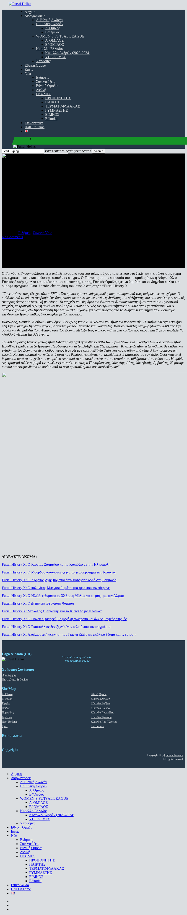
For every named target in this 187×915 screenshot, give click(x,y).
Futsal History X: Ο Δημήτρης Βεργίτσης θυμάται (38, 603)
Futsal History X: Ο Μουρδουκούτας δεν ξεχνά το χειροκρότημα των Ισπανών (59, 572)
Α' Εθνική (7, 694)
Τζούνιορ (7, 717)
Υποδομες (27, 823)
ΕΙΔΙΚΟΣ (36, 877)
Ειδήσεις (24, 233)
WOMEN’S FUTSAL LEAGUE (44, 798)
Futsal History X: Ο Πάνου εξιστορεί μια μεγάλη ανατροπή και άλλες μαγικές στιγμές (64, 619)
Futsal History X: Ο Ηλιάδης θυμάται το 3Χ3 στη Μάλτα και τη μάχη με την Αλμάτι (63, 595)
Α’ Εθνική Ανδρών (33, 782)
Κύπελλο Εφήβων (100, 703)
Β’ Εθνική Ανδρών (33, 786)
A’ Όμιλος (36, 790)
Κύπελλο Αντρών (100, 698)
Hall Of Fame (21, 889)
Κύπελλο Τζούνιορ (101, 717)
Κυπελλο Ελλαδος (33, 811)
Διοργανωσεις (21, 778)
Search (98, 151)
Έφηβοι (6, 703)
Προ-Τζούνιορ (10, 721)
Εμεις (15, 831)
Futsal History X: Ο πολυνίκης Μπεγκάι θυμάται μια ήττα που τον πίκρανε (56, 588)
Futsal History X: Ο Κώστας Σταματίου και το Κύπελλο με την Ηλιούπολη (56, 564)
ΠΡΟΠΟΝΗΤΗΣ (42, 860)
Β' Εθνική (7, 698)
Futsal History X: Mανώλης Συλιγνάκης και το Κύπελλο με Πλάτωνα (52, 611)
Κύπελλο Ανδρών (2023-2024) (51, 815)
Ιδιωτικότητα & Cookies (15, 679)
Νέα (14, 835)
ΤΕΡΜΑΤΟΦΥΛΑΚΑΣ (46, 868)
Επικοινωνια (20, 885)
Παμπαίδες (8, 712)
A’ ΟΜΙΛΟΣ (38, 803)
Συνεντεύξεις (42, 233)
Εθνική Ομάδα (98, 694)
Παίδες (6, 708)
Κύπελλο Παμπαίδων (102, 712)
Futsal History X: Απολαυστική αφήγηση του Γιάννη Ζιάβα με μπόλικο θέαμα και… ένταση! (69, 634)
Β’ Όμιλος (36, 794)
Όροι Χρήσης (9, 675)
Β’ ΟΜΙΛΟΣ (38, 807)
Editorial (35, 881)
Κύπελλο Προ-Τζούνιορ (104, 721)
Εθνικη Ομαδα (21, 827)
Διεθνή (25, 852)
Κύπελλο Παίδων (100, 708)
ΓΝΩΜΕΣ (27, 856)
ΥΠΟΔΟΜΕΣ (39, 819)
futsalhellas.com (174, 755)
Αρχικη (16, 774)
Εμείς (5, 726)
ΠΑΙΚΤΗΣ (37, 864)
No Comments (12, 237)
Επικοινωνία (97, 726)
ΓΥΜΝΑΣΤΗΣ (40, 873)
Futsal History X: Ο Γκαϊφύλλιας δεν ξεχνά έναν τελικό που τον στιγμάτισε (56, 627)
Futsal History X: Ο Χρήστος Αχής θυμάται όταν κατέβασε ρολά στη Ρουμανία (59, 580)
